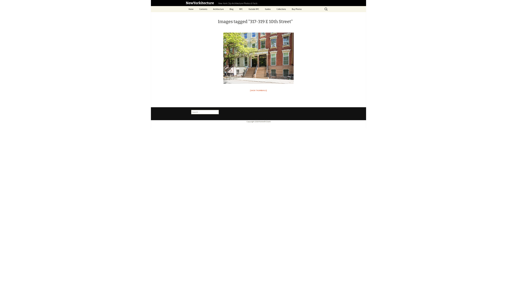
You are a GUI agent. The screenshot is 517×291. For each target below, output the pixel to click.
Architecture (218, 9)
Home (190, 9)
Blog (231, 9)
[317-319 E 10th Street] (258, 58)
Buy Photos (297, 9)
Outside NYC (254, 9)
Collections (281, 9)
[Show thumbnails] (258, 90)
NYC (241, 9)
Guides (268, 9)
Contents (203, 9)
